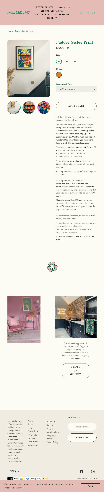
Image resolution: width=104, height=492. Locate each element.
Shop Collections (33, 430)
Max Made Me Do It (89, 478)
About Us (50, 421)
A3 (67, 61)
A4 (59, 61)
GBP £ (13, 471)
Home (10, 30)
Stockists (50, 425)
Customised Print (64, 83)
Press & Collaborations (52, 430)
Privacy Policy (52, 442)
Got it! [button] (90, 486)
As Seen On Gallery (75, 371)
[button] (68, 49)
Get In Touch (30, 423)
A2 (75, 61)
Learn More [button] (19, 487)
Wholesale (32, 434)
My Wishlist (33, 445)
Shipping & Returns (51, 437)
